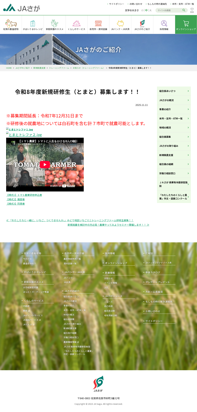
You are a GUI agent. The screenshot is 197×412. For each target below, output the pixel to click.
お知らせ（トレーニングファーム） (89, 67)
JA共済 (67, 282)
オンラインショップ (116, 263)
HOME (9, 67)
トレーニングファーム (59, 67)
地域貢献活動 (110, 315)
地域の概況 (165, 127)
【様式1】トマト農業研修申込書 (24, 195)
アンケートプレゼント (157, 282)
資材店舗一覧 (70, 263)
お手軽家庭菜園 (30, 287)
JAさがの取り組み (168, 145)
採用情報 (110, 253)
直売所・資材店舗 (74, 253)
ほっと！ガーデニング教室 (36, 291)
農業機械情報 (70, 341)
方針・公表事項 (154, 292)
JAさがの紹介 (71, 291)
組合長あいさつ (167, 91)
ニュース (108, 301)
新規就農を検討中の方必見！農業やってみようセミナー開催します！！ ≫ (108, 225)
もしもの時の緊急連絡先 (159, 301)
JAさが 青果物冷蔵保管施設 (77, 346)
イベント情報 (110, 282)
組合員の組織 (166, 164)
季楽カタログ (152, 272)
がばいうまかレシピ (35, 272)
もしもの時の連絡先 (157, 3)
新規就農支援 (39, 67)
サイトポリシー (116, 3)
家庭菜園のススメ (34, 282)
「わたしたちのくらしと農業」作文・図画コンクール (173, 196)
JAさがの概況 (166, 100)
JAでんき (27, 324)
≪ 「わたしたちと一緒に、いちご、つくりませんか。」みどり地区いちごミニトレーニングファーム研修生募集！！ (70, 220)
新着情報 (110, 272)
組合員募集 (165, 136)
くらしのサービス (34, 300)
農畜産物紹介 (29, 263)
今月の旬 (27, 258)
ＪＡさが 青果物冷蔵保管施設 (173, 184)
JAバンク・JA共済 (74, 272)
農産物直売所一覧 (72, 258)
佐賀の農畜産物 (32, 253)
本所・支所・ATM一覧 (183, 3)
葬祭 (25, 310)
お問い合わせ (135, 3)
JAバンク (68, 277)
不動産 (26, 306)
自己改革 (108, 306)
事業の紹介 (165, 109)
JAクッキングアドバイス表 (158, 262)
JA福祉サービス (30, 319)
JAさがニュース (113, 296)
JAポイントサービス (33, 315)
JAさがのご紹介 (22, 67)
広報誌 (149, 253)
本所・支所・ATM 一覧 (75, 310)
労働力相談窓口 (167, 173)
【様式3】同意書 (15, 203)
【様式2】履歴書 (15, 199)
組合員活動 (109, 310)
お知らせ (108, 278)
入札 (106, 287)
